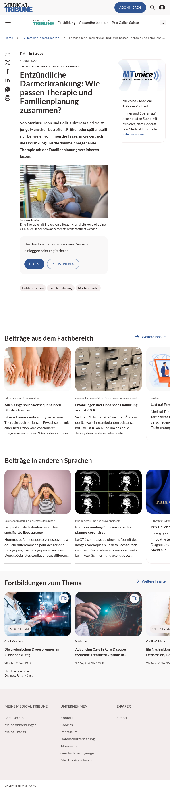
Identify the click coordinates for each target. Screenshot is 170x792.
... (163, 22)
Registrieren (63, 264)
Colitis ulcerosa (33, 288)
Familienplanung (60, 288)
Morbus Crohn (88, 288)
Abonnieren (130, 7)
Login (34, 264)
